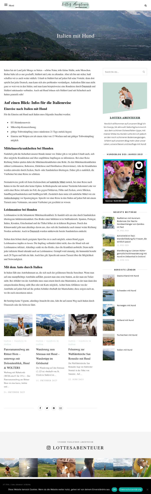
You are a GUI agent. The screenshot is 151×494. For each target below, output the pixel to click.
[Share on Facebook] (40, 408)
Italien (7, 340)
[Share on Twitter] (47, 408)
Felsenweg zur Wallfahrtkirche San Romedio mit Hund (79, 353)
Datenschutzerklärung (130, 489)
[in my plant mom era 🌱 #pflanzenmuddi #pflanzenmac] (141, 467)
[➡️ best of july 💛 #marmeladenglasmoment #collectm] (47, 467)
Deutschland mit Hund (128, 276)
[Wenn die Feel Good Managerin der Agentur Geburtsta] (66, 467)
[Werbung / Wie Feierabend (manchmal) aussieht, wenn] (28, 467)
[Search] (146, 5)
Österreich (86, 86)
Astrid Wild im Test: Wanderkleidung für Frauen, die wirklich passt (132, 239)
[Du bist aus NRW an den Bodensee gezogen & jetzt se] (122, 467)
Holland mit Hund (125, 320)
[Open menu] (5, 5)
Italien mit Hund (124, 350)
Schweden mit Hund (126, 290)
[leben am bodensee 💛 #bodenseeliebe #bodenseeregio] (85, 467)
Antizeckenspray (12, 197)
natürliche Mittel (57, 181)
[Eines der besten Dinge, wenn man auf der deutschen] (9, 467)
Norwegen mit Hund (126, 305)
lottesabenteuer (78, 447)
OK (114, 489)
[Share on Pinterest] (53, 408)
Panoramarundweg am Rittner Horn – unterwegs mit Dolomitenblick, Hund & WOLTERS (17, 358)
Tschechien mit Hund (127, 335)
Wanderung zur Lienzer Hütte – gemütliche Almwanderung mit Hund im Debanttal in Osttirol (132, 253)
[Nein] (147, 489)
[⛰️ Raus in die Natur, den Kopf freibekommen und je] (103, 467)
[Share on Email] (60, 408)
